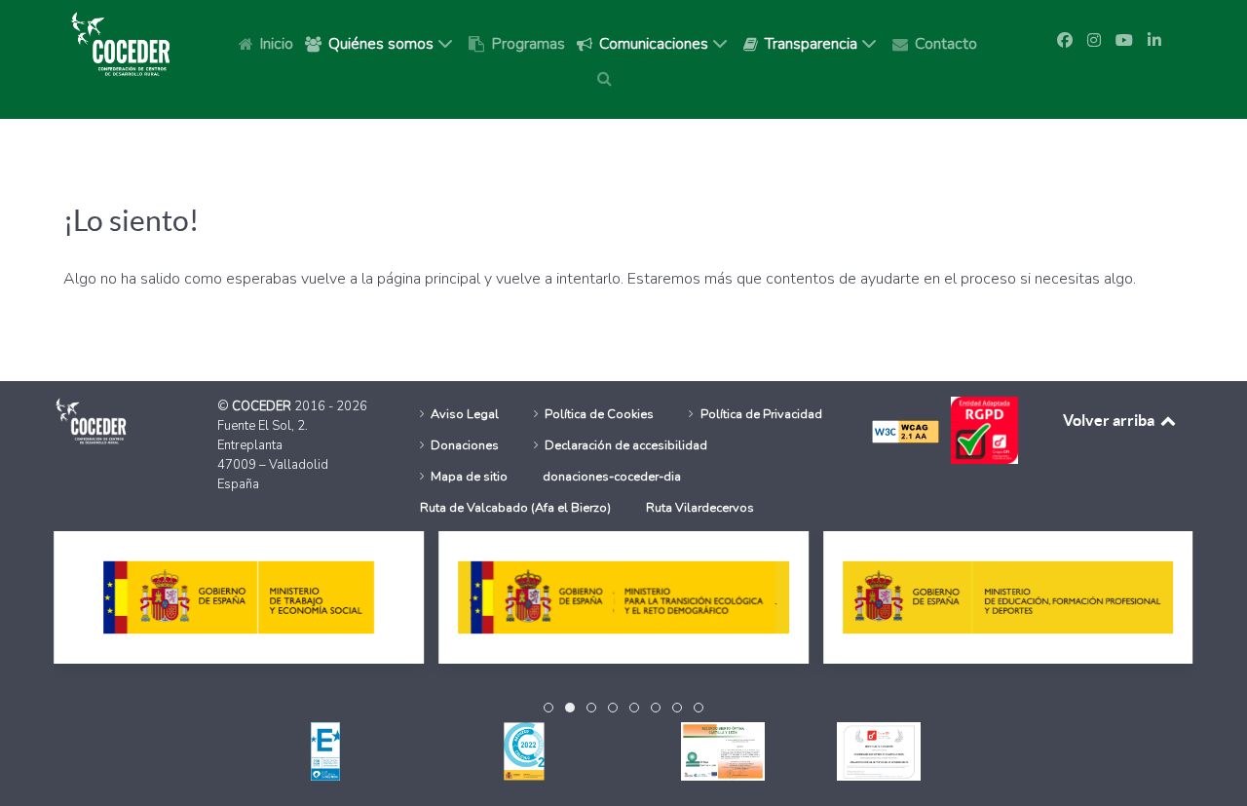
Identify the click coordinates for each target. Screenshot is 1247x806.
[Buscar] (608, 78)
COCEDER (263, 406)
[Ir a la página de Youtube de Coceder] (1124, 41)
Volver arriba (1110, 420)
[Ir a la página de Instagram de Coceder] (1094, 41)
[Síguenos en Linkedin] (1154, 41)
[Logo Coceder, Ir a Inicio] (120, 43)
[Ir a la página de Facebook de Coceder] (1065, 41)
